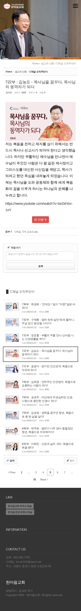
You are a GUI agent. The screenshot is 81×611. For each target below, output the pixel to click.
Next (43, 479)
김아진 (9, 92)
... (28, 472)
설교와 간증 (47, 63)
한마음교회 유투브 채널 (20, 506)
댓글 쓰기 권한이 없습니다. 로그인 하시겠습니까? (33, 254)
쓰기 (71, 460)
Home (35, 63)
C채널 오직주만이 (66, 63)
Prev (12, 472)
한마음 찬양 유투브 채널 (20, 512)
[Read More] (40, 307)
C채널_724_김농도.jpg (26, 231)
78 (34, 479)
